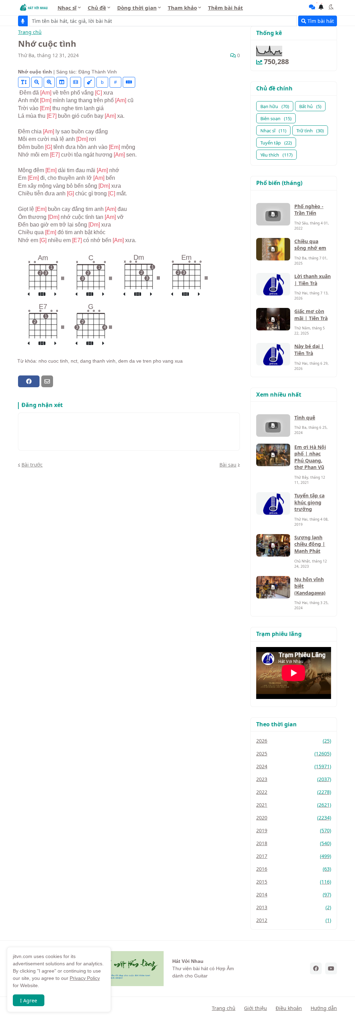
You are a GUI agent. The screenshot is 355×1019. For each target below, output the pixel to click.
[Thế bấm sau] (55, 294)
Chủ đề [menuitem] (97, 7)
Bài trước (32, 464)
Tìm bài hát (320, 21)
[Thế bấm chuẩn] (42, 294)
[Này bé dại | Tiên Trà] (273, 354)
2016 (293, 869)
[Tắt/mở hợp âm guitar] (129, 82)
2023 (293, 779)
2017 (293, 856)
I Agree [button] (28, 1000)
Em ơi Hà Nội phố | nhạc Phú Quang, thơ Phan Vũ (310, 457)
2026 (293, 740)
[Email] (47, 381)
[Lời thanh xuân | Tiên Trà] (273, 284)
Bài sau (227, 464)
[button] (331, 7)
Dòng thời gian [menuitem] (137, 7)
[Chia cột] (61, 82)
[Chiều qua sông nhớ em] (273, 249)
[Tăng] (49, 82)
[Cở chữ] (24, 82)
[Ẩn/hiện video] (75, 82)
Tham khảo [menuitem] (182, 7)
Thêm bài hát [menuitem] (225, 7)
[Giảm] (36, 82)
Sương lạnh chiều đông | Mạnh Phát (309, 544)
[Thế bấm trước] (28, 294)
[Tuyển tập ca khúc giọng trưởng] (273, 503)
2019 (293, 830)
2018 (293, 843)
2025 (293, 753)
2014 (293, 894)
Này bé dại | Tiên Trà (309, 349)
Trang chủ (30, 32)
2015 (293, 881)
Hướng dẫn (324, 1008)
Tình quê (304, 417)
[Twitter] (59, 381)
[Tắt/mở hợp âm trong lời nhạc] (89, 82)
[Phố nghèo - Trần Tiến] (273, 214)
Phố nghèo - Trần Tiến (308, 209)
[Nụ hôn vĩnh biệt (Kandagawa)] (273, 587)
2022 (293, 792)
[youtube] (331, 968)
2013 (293, 907)
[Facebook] (29, 381)
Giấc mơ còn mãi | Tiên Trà (311, 314)
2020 (293, 817)
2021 (293, 804)
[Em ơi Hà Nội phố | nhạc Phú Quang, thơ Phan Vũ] (273, 455)
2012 (293, 920)
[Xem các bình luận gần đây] (312, 7)
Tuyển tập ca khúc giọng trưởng (309, 502)
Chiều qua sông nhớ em (310, 244)
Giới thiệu (255, 1008)
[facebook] (316, 968)
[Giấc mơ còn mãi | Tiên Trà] (273, 319)
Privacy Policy (85, 978)
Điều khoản (289, 1008)
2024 (293, 766)
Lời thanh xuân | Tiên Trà (312, 279)
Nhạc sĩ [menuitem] (67, 7)
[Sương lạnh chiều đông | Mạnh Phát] (273, 545)
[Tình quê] (273, 425)
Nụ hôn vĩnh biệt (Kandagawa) (310, 586)
